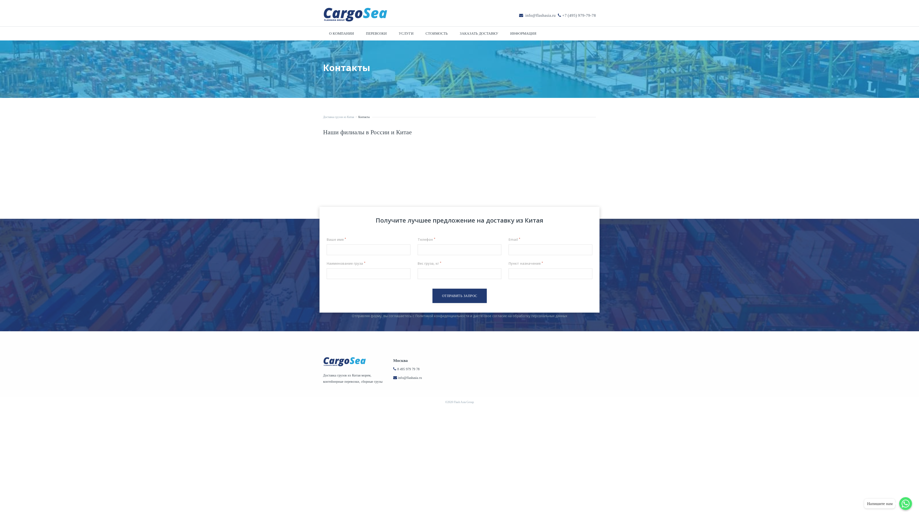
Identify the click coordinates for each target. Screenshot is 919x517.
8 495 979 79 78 (408, 369)
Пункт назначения (526, 263)
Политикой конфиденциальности (442, 316)
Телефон (426, 239)
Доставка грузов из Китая (338, 117)
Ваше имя (336, 239)
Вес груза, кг (429, 263)
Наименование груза (346, 263)
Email (514, 239)
